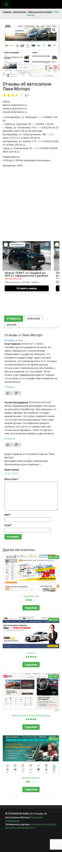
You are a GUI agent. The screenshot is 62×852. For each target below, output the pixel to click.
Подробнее (31, 607)
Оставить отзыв (13, 340)
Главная (7, 12)
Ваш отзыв (11, 479)
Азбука (31, 827)
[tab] (13, 319)
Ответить (9, 387)
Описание (33, 318)
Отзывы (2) (13, 318)
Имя (7, 514)
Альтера (35, 824)
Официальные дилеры (40, 12)
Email (8, 525)
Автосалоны (19, 12)
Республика (19, 827)
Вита (8, 827)
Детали (11, 324)
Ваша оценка (11, 469)
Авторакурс (48, 824)
